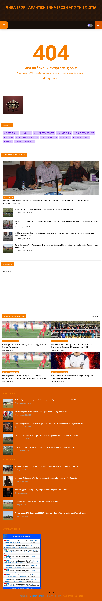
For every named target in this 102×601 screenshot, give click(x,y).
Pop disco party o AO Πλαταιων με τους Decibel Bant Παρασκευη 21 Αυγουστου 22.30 (50, 423)
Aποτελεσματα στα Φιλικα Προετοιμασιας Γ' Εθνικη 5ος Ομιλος (41, 412)
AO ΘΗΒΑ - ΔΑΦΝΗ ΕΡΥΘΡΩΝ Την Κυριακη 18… (21, 541)
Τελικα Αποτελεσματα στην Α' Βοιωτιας (19, 571)
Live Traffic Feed (21, 536)
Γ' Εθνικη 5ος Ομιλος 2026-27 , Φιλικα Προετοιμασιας (36, 501)
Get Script (13, 588)
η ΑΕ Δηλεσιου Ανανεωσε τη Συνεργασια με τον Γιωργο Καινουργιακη (72, 376)
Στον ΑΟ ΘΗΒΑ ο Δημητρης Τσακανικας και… (20, 557)
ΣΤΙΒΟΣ (9, 141)
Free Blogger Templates (72, 596)
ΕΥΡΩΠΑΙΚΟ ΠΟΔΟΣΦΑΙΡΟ (28, 137)
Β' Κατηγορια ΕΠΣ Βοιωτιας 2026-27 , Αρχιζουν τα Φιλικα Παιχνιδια (24, 345)
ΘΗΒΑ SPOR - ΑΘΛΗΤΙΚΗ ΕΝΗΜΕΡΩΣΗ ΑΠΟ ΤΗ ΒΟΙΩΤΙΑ (51, 7)
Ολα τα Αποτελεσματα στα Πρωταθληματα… (19, 575)
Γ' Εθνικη (9, 137)
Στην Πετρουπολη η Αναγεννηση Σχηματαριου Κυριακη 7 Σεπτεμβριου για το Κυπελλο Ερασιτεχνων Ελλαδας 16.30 (56, 246)
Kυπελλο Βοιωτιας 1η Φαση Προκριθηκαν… (20, 580)
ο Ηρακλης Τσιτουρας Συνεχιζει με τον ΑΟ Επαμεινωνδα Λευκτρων (42, 489)
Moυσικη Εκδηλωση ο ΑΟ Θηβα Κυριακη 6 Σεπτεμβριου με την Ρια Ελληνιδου (46, 478)
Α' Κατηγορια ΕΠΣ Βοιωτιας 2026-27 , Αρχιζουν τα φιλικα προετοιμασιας (45, 447)
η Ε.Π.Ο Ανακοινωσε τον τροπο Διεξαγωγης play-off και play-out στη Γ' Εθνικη (47, 435)
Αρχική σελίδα (52, 78)
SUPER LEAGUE (12, 133)
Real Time (21, 588)
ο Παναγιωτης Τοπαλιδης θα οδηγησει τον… (18, 546)
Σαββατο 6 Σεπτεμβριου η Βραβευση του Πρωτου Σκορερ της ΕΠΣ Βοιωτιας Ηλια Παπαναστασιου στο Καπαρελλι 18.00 (55, 234)
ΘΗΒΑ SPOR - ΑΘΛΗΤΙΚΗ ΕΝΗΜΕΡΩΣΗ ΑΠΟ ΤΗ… (20, 551)
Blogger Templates (38, 596)
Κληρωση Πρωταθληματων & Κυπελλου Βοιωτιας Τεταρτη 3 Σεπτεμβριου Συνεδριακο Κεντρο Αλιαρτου (46, 200)
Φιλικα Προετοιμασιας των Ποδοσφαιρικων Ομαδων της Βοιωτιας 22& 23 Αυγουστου (50, 400)
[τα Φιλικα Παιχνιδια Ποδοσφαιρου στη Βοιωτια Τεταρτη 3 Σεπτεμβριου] (8, 212)
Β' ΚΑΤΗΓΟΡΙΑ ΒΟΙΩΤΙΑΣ (85, 133)
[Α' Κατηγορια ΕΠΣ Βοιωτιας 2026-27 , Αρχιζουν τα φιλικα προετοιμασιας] (8, 450)
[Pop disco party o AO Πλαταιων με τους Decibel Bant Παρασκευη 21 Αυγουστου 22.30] (8, 427)
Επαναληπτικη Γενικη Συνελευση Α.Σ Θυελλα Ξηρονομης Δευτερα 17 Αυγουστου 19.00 (71, 345)
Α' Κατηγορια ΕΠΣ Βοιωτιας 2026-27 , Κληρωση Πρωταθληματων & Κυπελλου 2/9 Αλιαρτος (52, 513)
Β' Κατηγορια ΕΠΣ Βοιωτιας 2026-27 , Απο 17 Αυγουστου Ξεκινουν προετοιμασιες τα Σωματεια (24, 376)
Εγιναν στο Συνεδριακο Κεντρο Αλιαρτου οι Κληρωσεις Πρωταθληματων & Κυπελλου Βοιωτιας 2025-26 (56, 222)
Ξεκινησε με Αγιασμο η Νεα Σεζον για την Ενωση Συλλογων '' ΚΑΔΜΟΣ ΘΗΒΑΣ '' (47, 466)
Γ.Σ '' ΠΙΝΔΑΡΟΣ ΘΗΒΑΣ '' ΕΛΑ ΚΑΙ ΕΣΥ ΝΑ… (19, 584)
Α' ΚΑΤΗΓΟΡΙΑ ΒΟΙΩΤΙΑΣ (45, 133)
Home (51, 592)
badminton (27, 133)
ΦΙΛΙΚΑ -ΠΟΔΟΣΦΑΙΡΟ (25, 141)
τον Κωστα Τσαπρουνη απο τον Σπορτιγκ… (21, 561)
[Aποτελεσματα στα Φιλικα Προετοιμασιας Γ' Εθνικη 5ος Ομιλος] (8, 415)
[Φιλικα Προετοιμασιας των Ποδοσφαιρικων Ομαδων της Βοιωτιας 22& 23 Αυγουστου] (8, 403)
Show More (95, 316)
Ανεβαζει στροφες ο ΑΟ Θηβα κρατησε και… (20, 566)
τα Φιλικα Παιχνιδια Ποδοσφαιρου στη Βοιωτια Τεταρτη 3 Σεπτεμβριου (45, 209)
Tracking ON (29, 588)
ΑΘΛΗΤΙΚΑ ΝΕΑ (65, 133)
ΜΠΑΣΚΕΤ (66, 137)
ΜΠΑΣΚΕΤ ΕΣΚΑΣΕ (82, 137)
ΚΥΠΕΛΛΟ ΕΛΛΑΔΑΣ (50, 137)
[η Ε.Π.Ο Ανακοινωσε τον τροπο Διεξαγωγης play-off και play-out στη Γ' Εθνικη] (8, 439)
